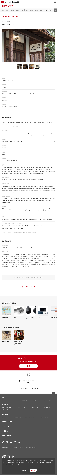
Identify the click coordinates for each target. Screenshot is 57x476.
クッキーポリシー (7, 464)
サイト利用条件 (5, 447)
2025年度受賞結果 (33, 400)
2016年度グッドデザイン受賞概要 (10, 106)
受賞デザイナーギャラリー (46, 417)
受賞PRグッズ (25, 417)
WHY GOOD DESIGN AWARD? (8, 407)
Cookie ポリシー (22, 447)
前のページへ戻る (29, 286)
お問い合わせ (6, 436)
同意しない (24, 470)
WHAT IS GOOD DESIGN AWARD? (9, 400)
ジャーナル (5, 426)
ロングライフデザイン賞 (33, 407)
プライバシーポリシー (13, 447)
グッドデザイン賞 (23, 400)
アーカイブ (43, 400)
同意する (33, 470)
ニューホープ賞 (45, 407)
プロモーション (34, 417)
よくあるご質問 (5, 409)
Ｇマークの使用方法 (15, 417)
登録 (28, 366)
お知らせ (5, 431)
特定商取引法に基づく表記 (31, 447)
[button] (19, 66)
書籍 (50, 400)
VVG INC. (4, 87)
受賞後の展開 (4, 417)
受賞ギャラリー (7, 421)
